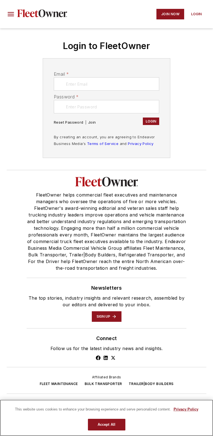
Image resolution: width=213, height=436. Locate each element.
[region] (106, 418)
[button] (11, 14)
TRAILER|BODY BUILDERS (151, 384)
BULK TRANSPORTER (103, 384)
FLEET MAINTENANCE (59, 384)
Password (66, 97)
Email (61, 74)
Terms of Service (102, 143)
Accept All (106, 424)
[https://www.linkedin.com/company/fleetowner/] (105, 358)
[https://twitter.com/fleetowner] (113, 358)
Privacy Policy (141, 143)
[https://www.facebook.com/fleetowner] (98, 358)
